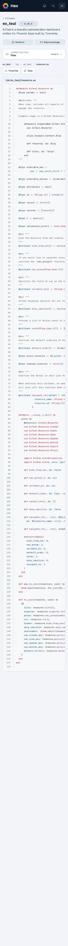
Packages (10, 18)
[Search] (53, 5)
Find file (13, 70)
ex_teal (9, 23)
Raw (30, 70)
